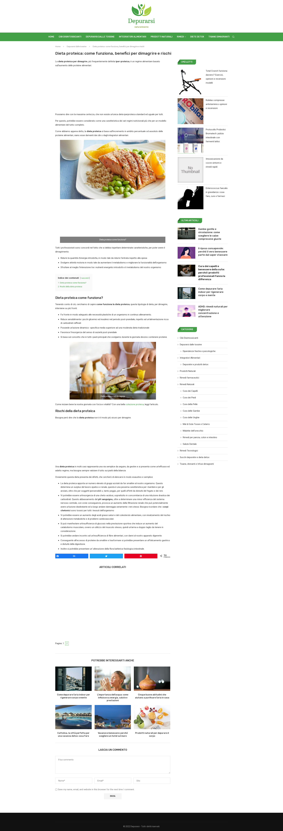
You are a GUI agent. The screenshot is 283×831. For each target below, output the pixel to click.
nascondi (85, 278)
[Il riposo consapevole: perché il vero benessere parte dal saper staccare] (186, 253)
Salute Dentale (190, 444)
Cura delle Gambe (191, 411)
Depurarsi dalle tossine (100, 37)
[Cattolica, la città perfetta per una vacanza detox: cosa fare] (73, 717)
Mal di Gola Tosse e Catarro (196, 424)
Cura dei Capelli (190, 391)
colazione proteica (135, 404)
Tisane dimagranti (219, 37)
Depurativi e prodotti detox (195, 364)
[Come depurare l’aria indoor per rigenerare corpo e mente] (73, 679)
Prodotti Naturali (161, 37)
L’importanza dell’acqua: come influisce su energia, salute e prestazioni (112, 698)
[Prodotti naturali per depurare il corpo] (152, 717)
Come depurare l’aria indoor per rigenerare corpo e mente (210, 292)
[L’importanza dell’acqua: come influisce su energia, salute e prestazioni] (113, 679)
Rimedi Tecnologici (189, 450)
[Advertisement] (112, 90)
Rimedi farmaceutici (189, 377)
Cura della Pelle (190, 404)
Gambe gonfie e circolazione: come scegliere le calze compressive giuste (209, 234)
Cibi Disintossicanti (70, 37)
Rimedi (180, 37)
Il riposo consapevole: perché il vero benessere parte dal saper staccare (213, 251)
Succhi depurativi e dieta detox (194, 457)
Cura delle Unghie (191, 417)
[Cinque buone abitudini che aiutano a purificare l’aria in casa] (152, 679)
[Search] (233, 37)
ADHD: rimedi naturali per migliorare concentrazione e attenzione (213, 311)
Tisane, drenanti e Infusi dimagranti (197, 464)
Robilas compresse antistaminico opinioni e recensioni (216, 104)
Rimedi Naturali (187, 384)
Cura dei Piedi (189, 397)
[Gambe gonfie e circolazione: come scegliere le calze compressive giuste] (186, 233)
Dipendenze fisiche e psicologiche (199, 351)
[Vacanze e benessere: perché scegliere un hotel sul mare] (113, 717)
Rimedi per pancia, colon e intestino (200, 437)
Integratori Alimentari (132, 37)
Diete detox (197, 37)
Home (51, 37)
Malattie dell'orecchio (193, 430)
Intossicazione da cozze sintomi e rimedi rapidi (214, 163)
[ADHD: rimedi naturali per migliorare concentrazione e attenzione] (186, 311)
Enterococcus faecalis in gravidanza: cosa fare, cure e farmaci (217, 192)
